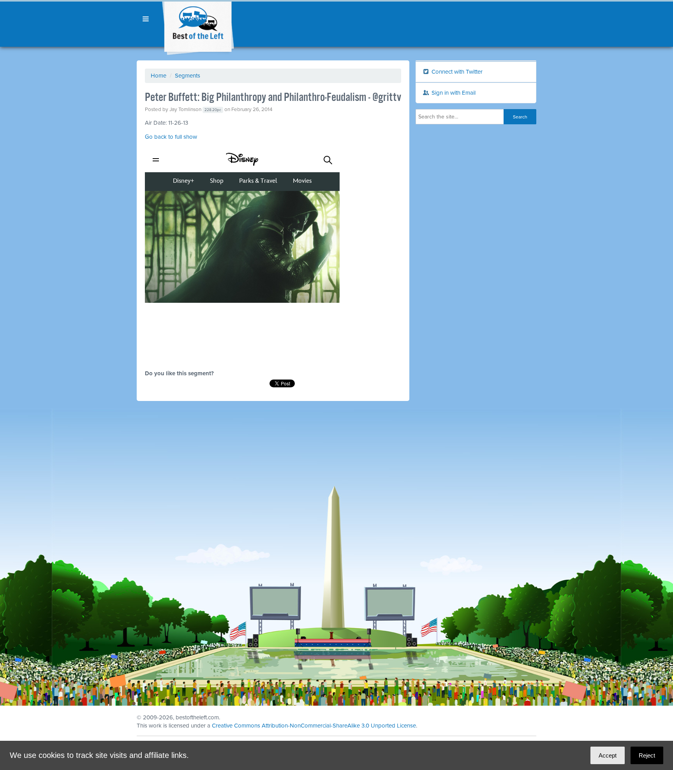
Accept (608, 755)
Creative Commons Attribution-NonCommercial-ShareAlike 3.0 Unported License (314, 725)
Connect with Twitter (456, 71)
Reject (647, 755)
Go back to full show (171, 136)
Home (158, 75)
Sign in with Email (453, 92)
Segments (187, 75)
